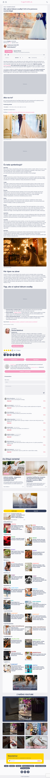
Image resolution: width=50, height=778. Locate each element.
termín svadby (7, 65)
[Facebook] (28, 772)
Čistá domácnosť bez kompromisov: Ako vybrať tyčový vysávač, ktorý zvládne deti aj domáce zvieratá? (17, 668)
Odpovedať (9, 401)
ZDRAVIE (13, 537)
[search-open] (6, 2)
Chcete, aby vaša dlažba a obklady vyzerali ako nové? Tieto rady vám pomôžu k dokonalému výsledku (17, 616)
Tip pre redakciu (25, 768)
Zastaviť (7, 57)
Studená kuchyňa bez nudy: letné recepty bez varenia (39, 654)
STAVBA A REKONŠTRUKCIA (17, 626)
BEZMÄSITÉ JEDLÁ (37, 652)
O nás (6, 766)
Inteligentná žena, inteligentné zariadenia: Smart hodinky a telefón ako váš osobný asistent (39, 579)
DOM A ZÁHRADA (37, 601)
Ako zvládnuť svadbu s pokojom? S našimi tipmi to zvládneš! (23, 321)
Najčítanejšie (14, 511)
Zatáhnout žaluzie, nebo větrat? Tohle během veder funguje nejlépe (39, 566)
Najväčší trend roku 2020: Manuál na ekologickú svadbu (21, 112)
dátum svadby (17, 312)
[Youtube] (25, 772)
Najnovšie (36, 511)
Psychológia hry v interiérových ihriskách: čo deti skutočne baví (17, 603)
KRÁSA (34, 525)
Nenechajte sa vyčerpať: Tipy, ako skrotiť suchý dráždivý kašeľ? (17, 578)
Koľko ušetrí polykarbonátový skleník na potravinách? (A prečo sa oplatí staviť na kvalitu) (39, 605)
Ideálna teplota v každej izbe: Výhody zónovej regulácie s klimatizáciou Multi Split (39, 643)
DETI (12, 600)
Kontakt (12, 766)
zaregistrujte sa (34, 367)
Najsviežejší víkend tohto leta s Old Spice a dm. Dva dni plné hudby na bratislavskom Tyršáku (17, 527)
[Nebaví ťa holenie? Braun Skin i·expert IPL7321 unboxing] (13, 742)
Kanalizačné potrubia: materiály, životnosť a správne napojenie (16, 641)
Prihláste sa (13, 364)
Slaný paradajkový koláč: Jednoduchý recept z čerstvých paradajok (39, 553)
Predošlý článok (14, 359)
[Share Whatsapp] (7, 355)
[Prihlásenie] (4, 2)
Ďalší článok (36, 359)
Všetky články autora (17, 346)
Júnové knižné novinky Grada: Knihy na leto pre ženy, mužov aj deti (38, 668)
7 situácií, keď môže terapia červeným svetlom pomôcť (17, 539)
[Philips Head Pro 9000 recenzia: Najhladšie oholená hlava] (36, 729)
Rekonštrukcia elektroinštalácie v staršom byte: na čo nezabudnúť (17, 629)
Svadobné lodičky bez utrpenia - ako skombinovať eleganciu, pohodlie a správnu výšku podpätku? (18, 515)
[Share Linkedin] (16, 355)
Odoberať (39, 760)
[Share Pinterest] (13, 355)
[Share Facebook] (5, 355)
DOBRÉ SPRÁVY (14, 588)
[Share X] (10, 355)
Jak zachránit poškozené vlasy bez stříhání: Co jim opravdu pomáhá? (17, 565)
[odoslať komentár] (43, 393)
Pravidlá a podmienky (28, 766)
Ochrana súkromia (40, 766)
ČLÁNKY (13, 575)
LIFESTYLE (13, 524)
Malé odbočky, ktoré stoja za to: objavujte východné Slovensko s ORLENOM (18, 590)
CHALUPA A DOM (15, 638)
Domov (5, 6)
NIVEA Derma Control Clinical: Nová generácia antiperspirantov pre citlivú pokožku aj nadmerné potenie (39, 593)
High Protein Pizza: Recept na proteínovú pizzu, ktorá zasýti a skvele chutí (17, 552)
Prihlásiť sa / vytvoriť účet (25, 371)
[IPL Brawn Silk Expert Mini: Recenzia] (36, 742)
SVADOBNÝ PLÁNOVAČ (11, 6)
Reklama (18, 766)
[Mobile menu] (47, 2)
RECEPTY (13, 549)
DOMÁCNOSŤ (14, 613)
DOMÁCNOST (36, 563)
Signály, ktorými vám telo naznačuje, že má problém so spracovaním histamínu (39, 541)
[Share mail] (19, 355)
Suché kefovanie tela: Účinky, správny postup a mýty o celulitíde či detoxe (39, 528)
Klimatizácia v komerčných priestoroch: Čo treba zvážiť (39, 629)
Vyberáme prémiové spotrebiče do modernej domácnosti (17, 654)
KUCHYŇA (13, 651)
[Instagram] (21, 772)
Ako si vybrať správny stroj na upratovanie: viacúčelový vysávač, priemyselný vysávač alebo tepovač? (39, 617)
